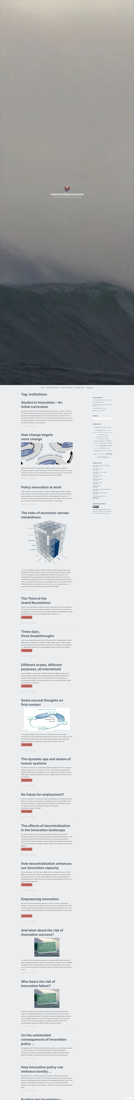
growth (107, 439)
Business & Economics (67, 387)
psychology (97, 448)
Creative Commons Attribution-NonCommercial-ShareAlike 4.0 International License (102, 511)
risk (102, 450)
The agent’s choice (97, 469)
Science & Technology (52, 387)
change (104, 427)
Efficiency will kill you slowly (99, 408)
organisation (103, 445)
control (108, 430)
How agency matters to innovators (101, 465)
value (108, 457)
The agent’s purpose (98, 479)
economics (100, 435)
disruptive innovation (108, 432)
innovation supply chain (99, 441)
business (97, 427)
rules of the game (107, 450)
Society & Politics (80, 387)
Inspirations (89, 387)
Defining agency (96, 486)
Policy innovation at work (41, 487)
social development (101, 454)
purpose (103, 448)
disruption (101, 432)
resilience (108, 448)
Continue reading (26, 618)
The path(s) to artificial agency (100, 492)
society (109, 453)
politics (110, 445)
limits (94, 445)
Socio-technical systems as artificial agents (99, 496)
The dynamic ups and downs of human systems (102, 405)
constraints (105, 430)
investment (96, 443)
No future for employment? (42, 794)
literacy (97, 445)
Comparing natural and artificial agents (102, 489)
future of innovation (101, 439)
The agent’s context (97, 482)
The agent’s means (97, 475)
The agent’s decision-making (100, 472)
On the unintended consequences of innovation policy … (43, 1039)
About (42, 387)
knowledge (102, 443)
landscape (109, 443)
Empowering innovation (40, 899)
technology (102, 457)
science (95, 454)
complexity (98, 430)
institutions (109, 441)
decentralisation (96, 432)
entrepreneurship (101, 437)
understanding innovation (67, 194)
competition (108, 427)
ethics (107, 437)
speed (96, 457)
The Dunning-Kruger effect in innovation (102, 400)
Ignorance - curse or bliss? (99, 410)
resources (97, 451)
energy (106, 434)
